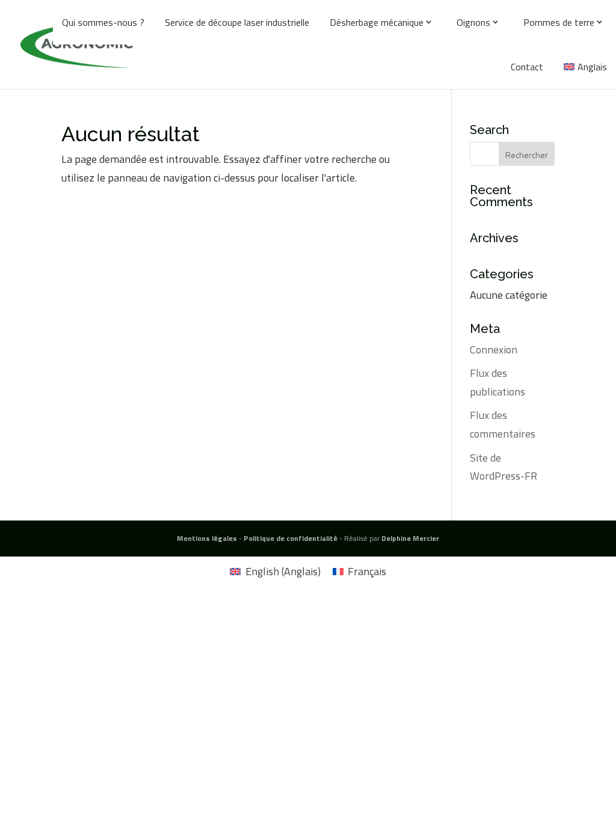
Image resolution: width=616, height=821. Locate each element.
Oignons (473, 22)
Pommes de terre (558, 22)
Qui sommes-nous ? (103, 22)
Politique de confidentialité (290, 538)
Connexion (493, 349)
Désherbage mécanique (377, 22)
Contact (527, 67)
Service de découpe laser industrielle (237, 22)
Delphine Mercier (410, 538)
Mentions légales (207, 538)
